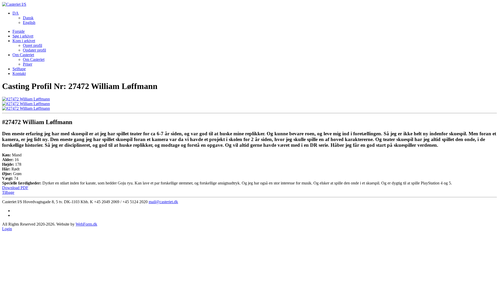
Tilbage (8, 192)
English (29, 22)
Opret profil (32, 45)
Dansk (28, 18)
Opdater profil (34, 50)
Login (7, 229)
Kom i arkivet (23, 41)
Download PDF (15, 188)
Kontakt (19, 73)
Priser (27, 64)
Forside (18, 31)
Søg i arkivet (22, 36)
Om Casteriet (23, 55)
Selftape (19, 69)
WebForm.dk (86, 224)
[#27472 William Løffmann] (26, 99)
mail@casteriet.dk (163, 202)
